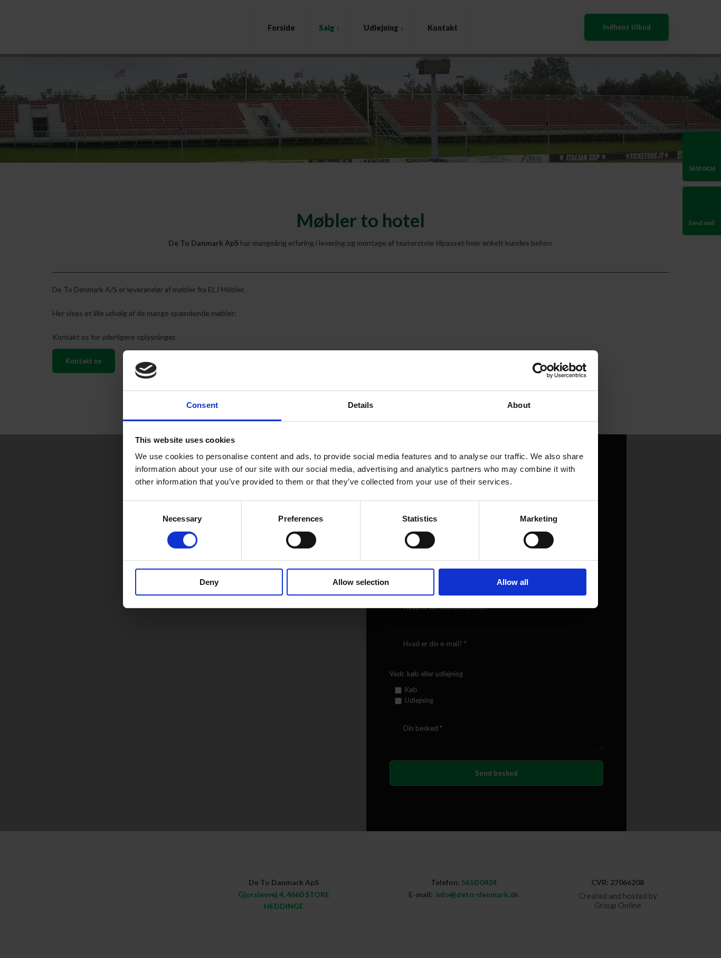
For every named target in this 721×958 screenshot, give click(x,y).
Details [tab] (361, 405)
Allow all (512, 582)
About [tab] (518, 405)
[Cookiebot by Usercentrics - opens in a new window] (540, 370)
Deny (209, 582)
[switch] (301, 540)
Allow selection (361, 582)
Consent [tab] (202, 405)
